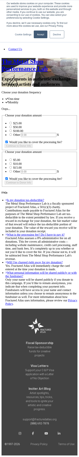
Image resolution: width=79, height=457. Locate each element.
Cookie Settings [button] (23, 34)
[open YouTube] (46, 434)
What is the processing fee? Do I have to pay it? (36, 234)
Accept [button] (40, 34)
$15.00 (17, 167)
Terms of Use (66, 444)
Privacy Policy (39, 444)
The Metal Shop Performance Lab (25, 65)
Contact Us (15, 49)
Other (16, 134)
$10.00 (17, 163)
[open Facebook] (33, 434)
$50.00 (17, 127)
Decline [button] (57, 34)
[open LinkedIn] (59, 434)
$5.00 (16, 160)
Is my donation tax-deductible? (25, 200)
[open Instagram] (19, 434)
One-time (13, 98)
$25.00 (17, 123)
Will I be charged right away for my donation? (35, 262)
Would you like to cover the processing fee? (35, 142)
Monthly (13, 102)
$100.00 (18, 131)
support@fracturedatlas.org (40, 419)
